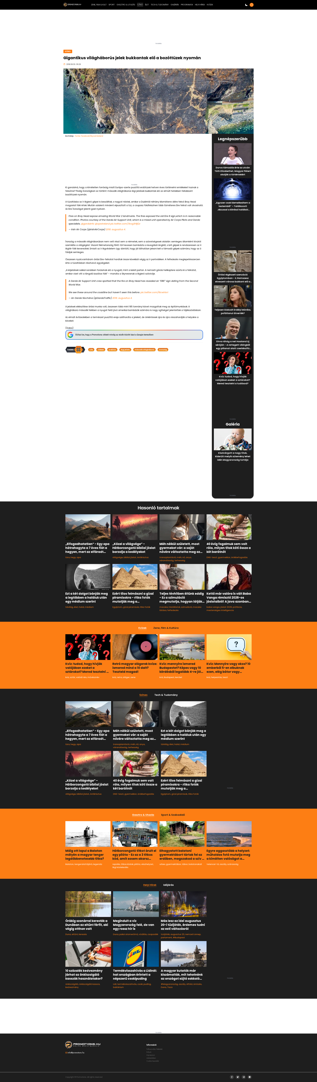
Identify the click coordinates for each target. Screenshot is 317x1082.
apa (79, 557)
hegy (73, 557)
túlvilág (69, 607)
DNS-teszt (212, 557)
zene (133, 677)
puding (147, 984)
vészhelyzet (147, 864)
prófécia (237, 607)
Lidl (114, 984)
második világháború (144, 349)
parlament (166, 937)
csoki (140, 984)
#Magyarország (169, 984)
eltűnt (75, 934)
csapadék (153, 934)
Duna (68, 934)
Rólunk (148, 1052)
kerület (178, 677)
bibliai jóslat (130, 557)
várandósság (166, 560)
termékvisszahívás (127, 984)
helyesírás (216, 677)
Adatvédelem (151, 1058)
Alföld (189, 984)
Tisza (169, 987)
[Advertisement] (158, 27)
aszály (223, 864)
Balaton (69, 864)
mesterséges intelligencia (220, 610)
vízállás (143, 934)
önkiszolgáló (71, 984)
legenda (97, 864)
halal (81, 607)
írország (163, 349)
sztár (72, 677)
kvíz (67, 677)
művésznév (93, 677)
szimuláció (186, 607)
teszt (225, 677)
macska (163, 607)
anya (188, 557)
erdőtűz (112, 349)
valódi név (81, 677)
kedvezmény (72, 987)
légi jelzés (125, 349)
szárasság (232, 864)
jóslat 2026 (226, 607)
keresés (83, 934)
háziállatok (174, 607)
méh (179, 557)
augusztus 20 (177, 934)
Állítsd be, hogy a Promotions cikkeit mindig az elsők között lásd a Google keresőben (114, 335)
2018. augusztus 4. (116, 229)
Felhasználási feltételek (154, 1049)
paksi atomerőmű (128, 934)
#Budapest (179, 937)
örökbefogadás (239, 557)
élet (76, 607)
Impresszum (150, 1055)
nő (183, 557)
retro (119, 677)
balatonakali (195, 864)
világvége (117, 557)
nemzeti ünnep (193, 934)
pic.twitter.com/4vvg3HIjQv (125, 223)
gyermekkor (224, 557)
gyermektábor (173, 864)
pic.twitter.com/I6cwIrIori (154, 292)
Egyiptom (117, 607)
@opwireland (102, 223)
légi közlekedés (120, 867)
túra (67, 557)
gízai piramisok (131, 607)
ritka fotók (145, 607)
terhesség (179, 560)
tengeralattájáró (83, 864)
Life (91, 349)
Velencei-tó (213, 864)
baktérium (118, 987)
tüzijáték (165, 934)
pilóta (137, 864)
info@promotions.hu (76, 1052)
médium (89, 607)
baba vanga (213, 607)
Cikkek (101, 349)
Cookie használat (152, 1061)
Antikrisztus (143, 557)
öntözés (197, 984)
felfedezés (173, 610)
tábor (185, 864)
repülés (116, 864)
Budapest (169, 677)
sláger (126, 677)
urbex (162, 864)
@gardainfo (87, 223)
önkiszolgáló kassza (89, 984)
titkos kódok (127, 864)
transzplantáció (167, 557)
